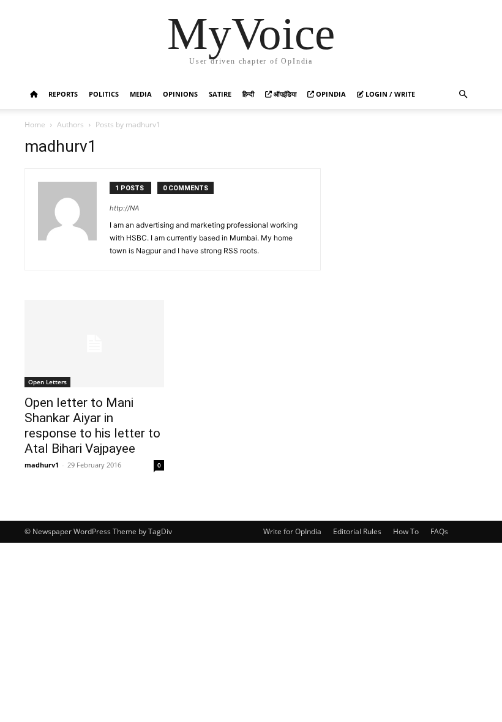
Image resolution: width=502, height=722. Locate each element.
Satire (220, 94)
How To (406, 531)
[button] (463, 94)
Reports (63, 94)
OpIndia (330, 94)
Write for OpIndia (292, 531)
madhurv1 (41, 464)
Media (141, 94)
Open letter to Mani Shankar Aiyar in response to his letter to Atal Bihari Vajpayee (92, 425)
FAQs (439, 531)
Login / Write (389, 94)
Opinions (180, 94)
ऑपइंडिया (284, 94)
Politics (104, 94)
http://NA (124, 208)
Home (34, 124)
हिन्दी (248, 94)
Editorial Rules (357, 531)
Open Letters (47, 382)
